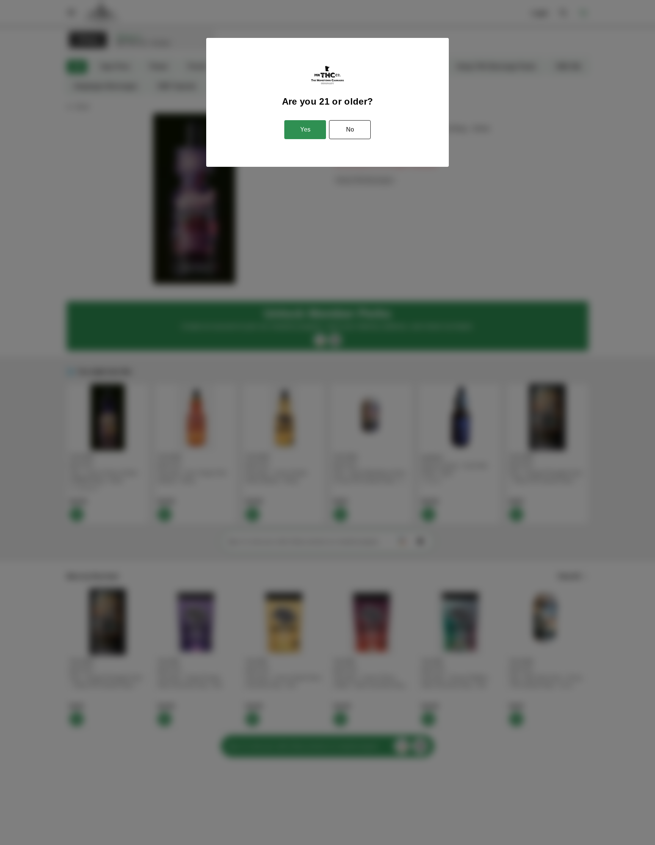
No (350, 129)
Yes (305, 129)
